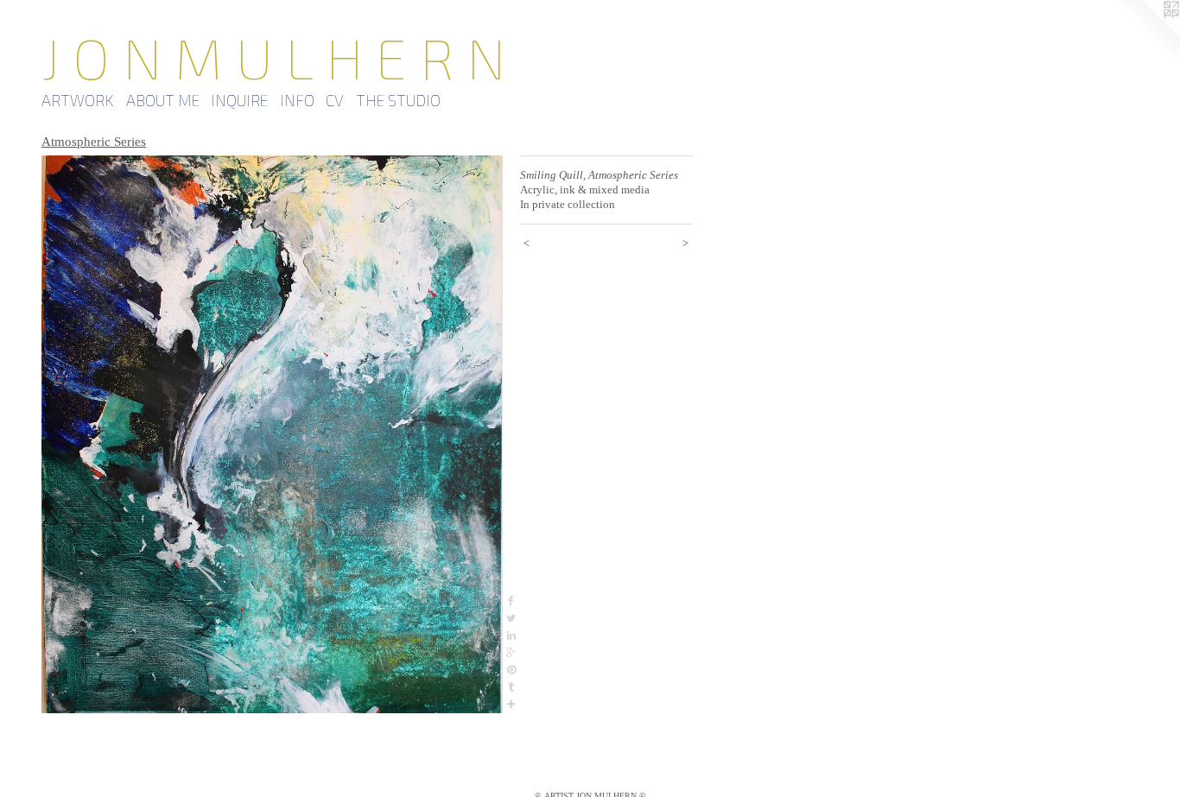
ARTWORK (77, 100)
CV (335, 100)
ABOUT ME (163, 100)
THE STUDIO (398, 100)
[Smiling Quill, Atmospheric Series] (272, 434)
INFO (297, 100)
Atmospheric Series (93, 142)
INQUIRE (239, 100)
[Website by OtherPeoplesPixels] (1145, 34)
